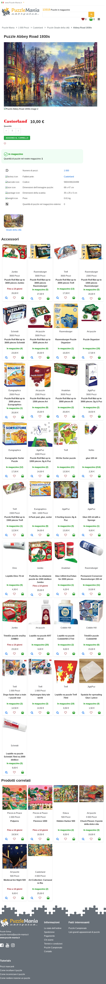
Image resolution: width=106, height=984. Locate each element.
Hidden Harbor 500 (66, 821)
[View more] (14, 258)
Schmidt (14, 331)
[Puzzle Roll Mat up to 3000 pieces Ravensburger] (32, 298)
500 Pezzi (65, 817)
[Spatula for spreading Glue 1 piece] (83, 713)
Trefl (66, 272)
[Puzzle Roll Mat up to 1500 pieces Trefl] (6, 535)
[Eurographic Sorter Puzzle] (6, 476)
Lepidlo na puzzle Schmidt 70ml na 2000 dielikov (14, 757)
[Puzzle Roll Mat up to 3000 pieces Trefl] (57, 298)
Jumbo (15, 272)
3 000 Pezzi (91, 817)
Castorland (38, 28)
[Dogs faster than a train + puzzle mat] (6, 713)
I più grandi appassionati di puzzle (84, 932)
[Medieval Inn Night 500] (6, 898)
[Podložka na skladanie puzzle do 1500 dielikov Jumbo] (32, 595)
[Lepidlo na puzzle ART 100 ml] (32, 654)
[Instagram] (13, 946)
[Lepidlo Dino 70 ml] (6, 594)
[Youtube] (7, 946)
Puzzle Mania (8, 28)
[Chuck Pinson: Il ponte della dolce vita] (83, 839)
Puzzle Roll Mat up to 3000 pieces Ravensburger (40, 283)
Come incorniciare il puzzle (12, 974)
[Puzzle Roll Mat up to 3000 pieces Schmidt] (6, 357)
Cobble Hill (66, 628)
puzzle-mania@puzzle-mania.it (14, 934)
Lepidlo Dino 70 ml (15, 576)
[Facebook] (1, 946)
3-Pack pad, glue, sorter (40, 517)
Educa (66, 813)
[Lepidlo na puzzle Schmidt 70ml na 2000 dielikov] (6, 772)
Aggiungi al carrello (17, 138)
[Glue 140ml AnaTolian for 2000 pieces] (57, 594)
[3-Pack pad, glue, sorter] (32, 535)
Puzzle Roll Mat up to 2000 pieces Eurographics (14, 401)
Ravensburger (40, 272)
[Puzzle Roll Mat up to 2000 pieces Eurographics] (6, 417)
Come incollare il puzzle (11, 970)
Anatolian (65, 390)
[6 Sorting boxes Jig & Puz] (57, 535)
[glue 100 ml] (83, 476)
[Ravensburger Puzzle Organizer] (57, 357)
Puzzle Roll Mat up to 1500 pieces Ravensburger (91, 283)
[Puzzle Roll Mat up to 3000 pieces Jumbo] (6, 298)
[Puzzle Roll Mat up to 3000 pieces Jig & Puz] (83, 416)
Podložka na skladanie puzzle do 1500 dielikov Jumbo (40, 579)
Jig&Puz (91, 390)
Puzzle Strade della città (58, 28)
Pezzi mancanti (7, 966)
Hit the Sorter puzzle (66, 458)
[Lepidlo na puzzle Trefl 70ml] (57, 713)
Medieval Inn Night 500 (15, 880)
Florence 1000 (40, 821)
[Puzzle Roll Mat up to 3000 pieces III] (57, 416)
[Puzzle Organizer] (83, 357)
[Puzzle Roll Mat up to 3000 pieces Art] (32, 357)
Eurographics (15, 390)
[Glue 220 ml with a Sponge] (83, 535)
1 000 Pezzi (23, 28)
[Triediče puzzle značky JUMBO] (6, 654)
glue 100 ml (91, 458)
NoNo (91, 450)
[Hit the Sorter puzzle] (57, 476)
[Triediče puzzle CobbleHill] (83, 654)
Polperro (14, 821)
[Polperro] (6, 839)
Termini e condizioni (53, 944)
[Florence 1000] (32, 839)
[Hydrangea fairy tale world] (32, 713)
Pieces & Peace (14, 813)
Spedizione (49, 932)
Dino (14, 568)
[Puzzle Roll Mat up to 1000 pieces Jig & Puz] (32, 476)
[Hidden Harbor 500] (57, 839)
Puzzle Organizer (91, 339)
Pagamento (49, 936)
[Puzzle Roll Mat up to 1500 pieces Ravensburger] (83, 298)
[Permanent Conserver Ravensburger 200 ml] (83, 594)
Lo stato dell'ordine (52, 928)
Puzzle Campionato (53, 947)
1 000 (66, 170)
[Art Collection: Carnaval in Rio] (32, 898)
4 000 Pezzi (40, 876)
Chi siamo (48, 940)
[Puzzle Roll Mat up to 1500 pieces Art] (32, 416)
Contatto (48, 951)
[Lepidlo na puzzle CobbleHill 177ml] (57, 654)
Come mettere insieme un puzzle (15, 978)
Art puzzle (40, 331)
